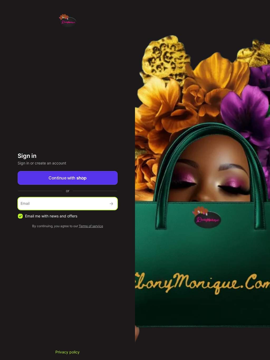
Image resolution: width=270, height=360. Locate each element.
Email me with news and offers (51, 216)
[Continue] (111, 203)
